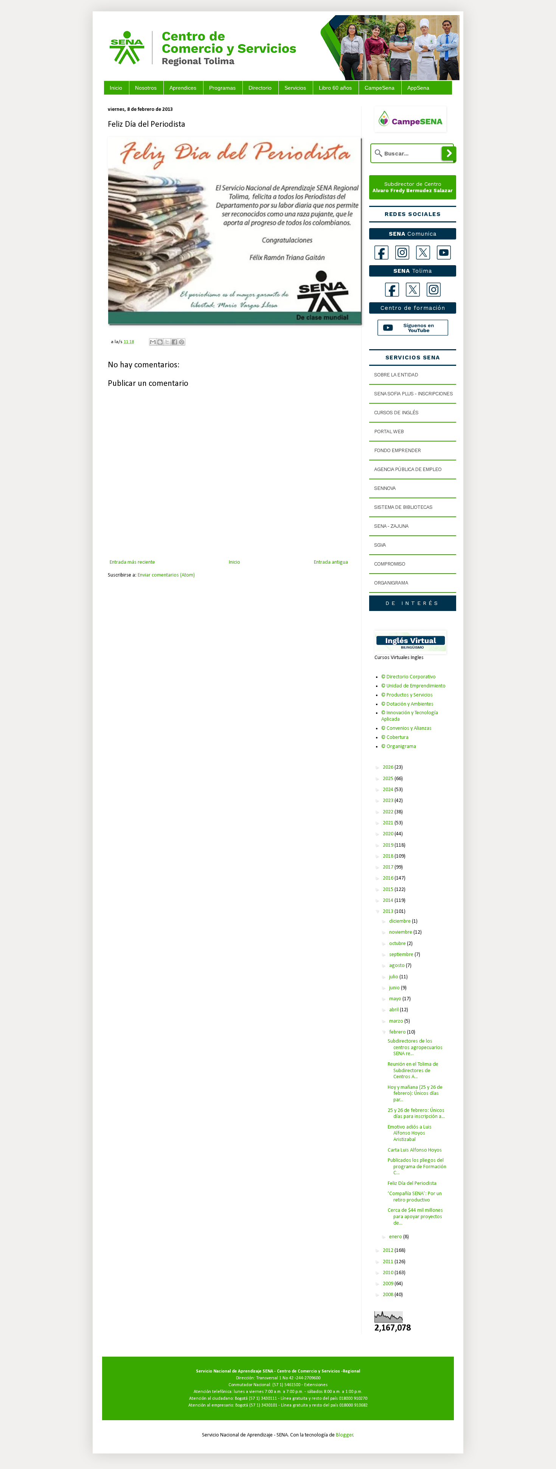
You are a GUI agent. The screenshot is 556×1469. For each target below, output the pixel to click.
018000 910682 (353, 1405)
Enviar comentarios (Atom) (166, 575)
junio (395, 988)
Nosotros (146, 88)
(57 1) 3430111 (263, 1398)
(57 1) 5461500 (286, 1385)
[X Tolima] (413, 290)
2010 (388, 1273)
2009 (388, 1284)
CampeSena (379, 88)
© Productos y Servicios (407, 695)
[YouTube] (444, 253)
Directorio (260, 88)
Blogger (344, 1435)
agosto (397, 965)
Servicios (295, 88)
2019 (388, 845)
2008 (388, 1295)
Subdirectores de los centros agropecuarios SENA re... (415, 1047)
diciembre (400, 921)
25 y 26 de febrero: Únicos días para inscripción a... (416, 1114)
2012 (388, 1250)
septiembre (402, 955)
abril (394, 1010)
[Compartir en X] (167, 342)
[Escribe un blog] (160, 342)
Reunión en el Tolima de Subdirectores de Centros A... (413, 1071)
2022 (388, 812)
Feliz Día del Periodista (412, 1183)
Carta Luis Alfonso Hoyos (415, 1150)
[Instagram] (402, 253)
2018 (388, 856)
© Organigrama (398, 746)
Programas (222, 88)
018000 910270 (353, 1398)
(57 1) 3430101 (263, 1405)
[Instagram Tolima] (434, 290)
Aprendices (182, 88)
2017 (388, 867)
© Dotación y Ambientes (407, 704)
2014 (388, 900)
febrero (398, 1032)
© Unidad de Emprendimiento (413, 686)
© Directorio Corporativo (408, 677)
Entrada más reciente (132, 562)
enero (396, 1237)
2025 (388, 779)
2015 (388, 889)
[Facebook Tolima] (392, 290)
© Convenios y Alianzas (406, 728)
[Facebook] (381, 253)
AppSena (418, 88)
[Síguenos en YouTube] (412, 328)
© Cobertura (394, 737)
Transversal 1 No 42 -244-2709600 (288, 1378)
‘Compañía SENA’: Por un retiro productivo (415, 1197)
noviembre (401, 932)
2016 (388, 878)
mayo (395, 999)
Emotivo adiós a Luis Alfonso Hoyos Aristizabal (410, 1133)
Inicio (116, 88)
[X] (423, 253)
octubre (398, 944)
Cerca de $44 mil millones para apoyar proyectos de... (415, 1217)
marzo (396, 1021)
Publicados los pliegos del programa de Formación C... (417, 1167)
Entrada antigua (331, 562)
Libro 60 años (335, 88)
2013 (388, 911)
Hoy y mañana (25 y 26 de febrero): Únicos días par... (415, 1094)
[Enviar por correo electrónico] (153, 342)
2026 (388, 767)
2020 (388, 834)
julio (394, 977)
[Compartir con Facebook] (174, 342)
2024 (388, 790)
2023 (388, 801)
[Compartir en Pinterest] (181, 342)
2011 (388, 1262)
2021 (388, 823)
